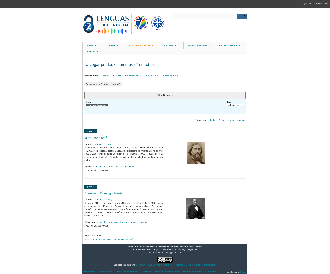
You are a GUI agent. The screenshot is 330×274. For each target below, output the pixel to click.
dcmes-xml (106, 239)
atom (87, 239)
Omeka (242, 272)
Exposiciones (113, 45)
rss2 (131, 239)
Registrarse (321, 3)
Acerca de (168, 45)
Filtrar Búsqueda (165, 95)
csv (92, 239)
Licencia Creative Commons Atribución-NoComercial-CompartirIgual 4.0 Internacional (176, 265)
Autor (89, 102)
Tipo (229, 102)
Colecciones (91, 45)
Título (213, 120)
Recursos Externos (228, 45)
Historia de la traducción (107, 166)
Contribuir (90, 52)
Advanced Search (239, 16)
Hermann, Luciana (102, 144)
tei (135, 239)
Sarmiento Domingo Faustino (133, 222)
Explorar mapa (151, 75)
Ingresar (306, 3)
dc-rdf (97, 239)
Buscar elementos (132, 75)
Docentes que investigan (198, 45)
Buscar (245, 16)
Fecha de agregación (236, 120)
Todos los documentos (139, 45)
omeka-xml (123, 239)
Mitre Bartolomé (127, 166)
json (115, 239)
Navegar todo (91, 75)
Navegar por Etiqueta (111, 75)
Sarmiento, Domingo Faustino (104, 193)
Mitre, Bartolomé (95, 138)
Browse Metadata (170, 75)
